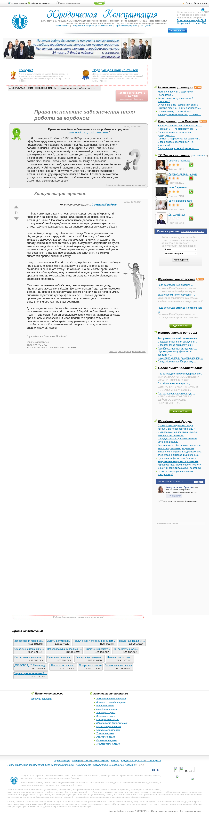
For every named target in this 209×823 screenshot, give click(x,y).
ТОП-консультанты (174, 155)
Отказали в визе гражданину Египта (178, 104)
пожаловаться (138, 185)
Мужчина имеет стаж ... (120, 657)
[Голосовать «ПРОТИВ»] (16, 218)
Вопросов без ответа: (191, 23)
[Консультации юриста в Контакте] (153, 770)
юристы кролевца (41, 698)
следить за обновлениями (118, 185)
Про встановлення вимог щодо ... (176, 393)
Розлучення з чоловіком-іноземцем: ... (179, 338)
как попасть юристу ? (192, 231)
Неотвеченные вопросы (177, 332)
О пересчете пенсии (90, 665)
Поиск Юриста (153, 760)
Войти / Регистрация (196, 3)
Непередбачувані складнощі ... (64, 649)
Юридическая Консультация (111, 723)
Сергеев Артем (177, 214)
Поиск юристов (168, 231)
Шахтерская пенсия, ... (63, 665)
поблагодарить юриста (120, 352)
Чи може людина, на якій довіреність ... (179, 108)
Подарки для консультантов (115, 70)
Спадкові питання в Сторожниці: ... (177, 361)
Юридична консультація (133, 760)
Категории (77, 760)
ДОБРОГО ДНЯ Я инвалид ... (30, 665)
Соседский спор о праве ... (29, 657)
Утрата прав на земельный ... (30, 673)
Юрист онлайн (124, 801)
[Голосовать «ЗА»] (16, 207)
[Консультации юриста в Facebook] (158, 770)
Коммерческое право (107, 719)
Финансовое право (106, 740)
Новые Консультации (175, 87)
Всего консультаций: (191, 20)
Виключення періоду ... (97, 649)
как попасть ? (199, 155)
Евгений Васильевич (180, 200)
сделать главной (19, 3)
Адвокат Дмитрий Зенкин (183, 174)
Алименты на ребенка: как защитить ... (179, 138)
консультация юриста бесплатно (70, 801)
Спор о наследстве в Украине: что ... (178, 148)
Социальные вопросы (108, 730)
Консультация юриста (32, 775)
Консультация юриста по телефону (74, 794)
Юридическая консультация (181, 792)
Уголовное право (105, 736)
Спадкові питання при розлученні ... (178, 341)
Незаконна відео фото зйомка (174, 111)
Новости (115, 760)
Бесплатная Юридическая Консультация (29, 794)
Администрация (62, 760)
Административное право (111, 698)
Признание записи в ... (59, 657)
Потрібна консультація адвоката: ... (177, 348)
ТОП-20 (87, 760)
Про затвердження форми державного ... (180, 373)
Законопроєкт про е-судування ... (176, 294)
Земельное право (105, 716)
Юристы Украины (100, 760)
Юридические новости (176, 279)
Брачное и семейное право (111, 702)
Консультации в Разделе (178, 121)
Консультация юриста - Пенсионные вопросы (34, 88)
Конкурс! (26, 70)
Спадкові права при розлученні (175, 344)
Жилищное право (105, 712)
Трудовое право (105, 733)
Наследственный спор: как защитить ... (180, 125)
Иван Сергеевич (178, 187)
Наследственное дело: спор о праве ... (179, 114)
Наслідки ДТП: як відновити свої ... (177, 128)
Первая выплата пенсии (118, 665)
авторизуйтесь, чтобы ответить (88, 132)
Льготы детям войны (58, 640)
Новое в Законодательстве (180, 368)
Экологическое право (108, 743)
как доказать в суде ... (125, 649)
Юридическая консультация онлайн (130, 804)
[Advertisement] (178, 62)
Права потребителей (108, 726)
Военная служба (105, 705)
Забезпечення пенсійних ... (29, 640)
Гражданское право (107, 709)
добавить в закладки (40, 3)
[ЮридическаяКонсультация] (103, 16)
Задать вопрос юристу (32, 782)
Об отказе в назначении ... (29, 649)
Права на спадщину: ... (132, 640)
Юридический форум (175, 421)
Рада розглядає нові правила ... (175, 284)
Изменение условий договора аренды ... (180, 358)
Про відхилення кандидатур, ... (175, 383)
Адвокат (50, 785)
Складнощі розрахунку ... (89, 657)
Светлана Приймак (179, 160)
